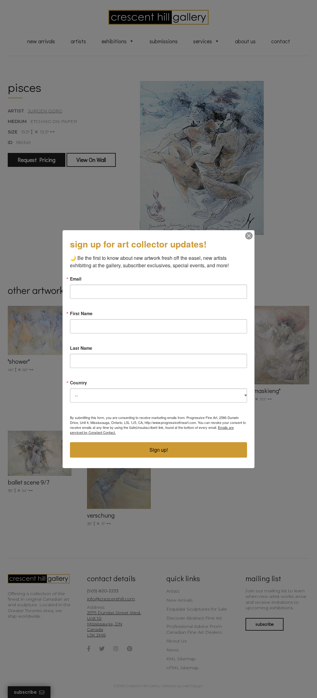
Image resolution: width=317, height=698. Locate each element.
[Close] (249, 235)
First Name (81, 313)
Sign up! (159, 449)
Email (75, 279)
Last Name (81, 348)
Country (78, 382)
